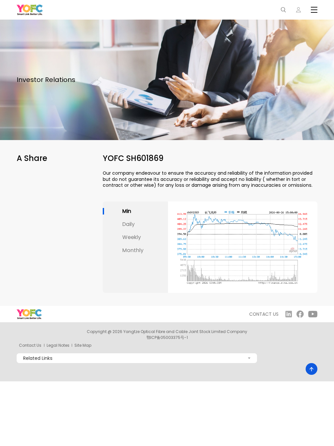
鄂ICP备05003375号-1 (167, 337)
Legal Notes (58, 345)
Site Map (82, 345)
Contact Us (30, 345)
